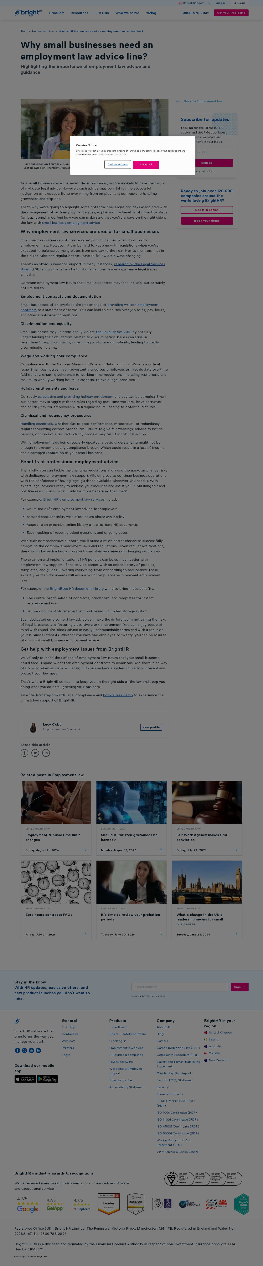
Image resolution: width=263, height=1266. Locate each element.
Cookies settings (118, 164)
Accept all (146, 164)
